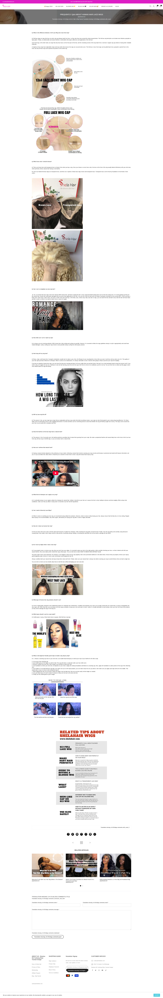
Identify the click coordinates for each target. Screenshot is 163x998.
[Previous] (33, 870)
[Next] (129, 870)
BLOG (117, 6)
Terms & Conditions (54, 972)
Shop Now (90, 1)
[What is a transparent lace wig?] (81, 785)
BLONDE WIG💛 (70, 6)
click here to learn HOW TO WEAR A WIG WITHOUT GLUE (86, 551)
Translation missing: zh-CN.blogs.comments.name (44, 902)
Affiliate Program (36, 973)
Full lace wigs (36, 38)
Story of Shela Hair (36, 964)
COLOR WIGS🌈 (93, 6)
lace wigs (78, 171)
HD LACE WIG (59, 6)
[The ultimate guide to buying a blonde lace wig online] (81, 772)
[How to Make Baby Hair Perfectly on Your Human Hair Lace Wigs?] (81, 760)
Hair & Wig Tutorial (78, 19)
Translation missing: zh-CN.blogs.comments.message (45, 909)
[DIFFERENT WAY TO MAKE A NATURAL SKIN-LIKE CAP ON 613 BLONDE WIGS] (81, 798)
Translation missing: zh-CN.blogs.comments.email (95, 902)
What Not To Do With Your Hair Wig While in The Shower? (47, 879)
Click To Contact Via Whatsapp (101, 964)
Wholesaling (35, 970)
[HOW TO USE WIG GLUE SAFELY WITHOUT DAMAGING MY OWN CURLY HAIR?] (81, 812)
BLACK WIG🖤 (82, 6)
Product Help (52, 964)
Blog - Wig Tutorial (36, 976)
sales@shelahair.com (9, 1)
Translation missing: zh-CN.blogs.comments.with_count (97, 19)
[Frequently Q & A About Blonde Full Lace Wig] (81, 747)
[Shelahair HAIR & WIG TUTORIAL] (81, 734)
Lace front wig (35, 42)
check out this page (121, 365)
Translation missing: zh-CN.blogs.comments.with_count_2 (115, 827)
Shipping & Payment (54, 966)
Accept (157, 995)
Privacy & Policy (36, 967)
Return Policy (52, 969)
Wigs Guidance (52, 961)
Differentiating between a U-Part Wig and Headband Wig (115, 879)
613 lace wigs (45, 171)
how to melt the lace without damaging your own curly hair (69, 561)
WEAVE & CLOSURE (107, 6)
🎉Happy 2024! (48, 6)
